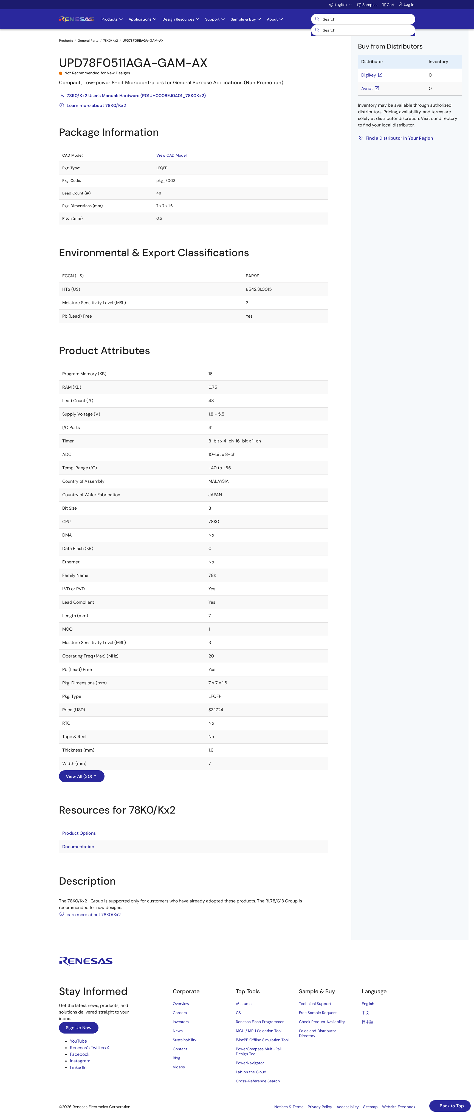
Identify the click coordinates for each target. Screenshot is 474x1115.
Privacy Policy (320, 1106)
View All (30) (79, 776)
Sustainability (184, 1039)
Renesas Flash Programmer (260, 1021)
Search (363, 19)
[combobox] (363, 30)
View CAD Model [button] (171, 155)
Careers (180, 1012)
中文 (365, 1012)
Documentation (78, 846)
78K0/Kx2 (110, 40)
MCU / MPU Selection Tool (258, 1030)
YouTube (78, 1041)
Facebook (79, 1054)
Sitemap (370, 1106)
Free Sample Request (318, 1012)
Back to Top (451, 1106)
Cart (390, 4)
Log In (409, 4)
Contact (180, 1048)
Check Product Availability (322, 1021)
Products (66, 40)
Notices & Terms (288, 1106)
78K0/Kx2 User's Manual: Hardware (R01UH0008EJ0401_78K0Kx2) (136, 95)
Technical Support (315, 1003)
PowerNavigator (250, 1062)
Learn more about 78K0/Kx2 (96, 105)
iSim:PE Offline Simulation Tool (262, 1039)
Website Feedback (398, 1106)
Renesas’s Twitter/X (89, 1048)
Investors (181, 1021)
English (368, 1003)
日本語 (367, 1021)
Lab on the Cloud (251, 1071)
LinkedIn (78, 1067)
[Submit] (317, 30)
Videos (179, 1067)
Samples (369, 4)
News (178, 1030)
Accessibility (348, 1106)
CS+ (239, 1012)
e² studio (244, 1003)
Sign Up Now (79, 1028)
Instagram (80, 1061)
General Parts (88, 40)
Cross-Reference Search (258, 1081)
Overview (181, 1003)
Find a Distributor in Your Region (399, 138)
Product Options (79, 833)
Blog (176, 1057)
